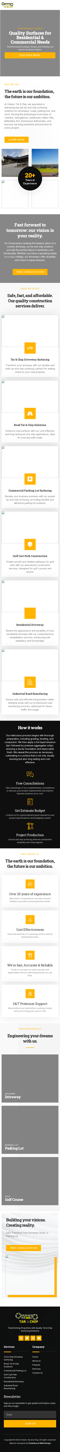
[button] (54, 5)
